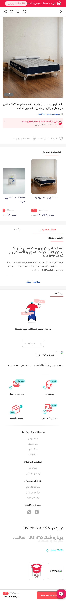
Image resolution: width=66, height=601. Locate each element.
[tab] (48, 230)
